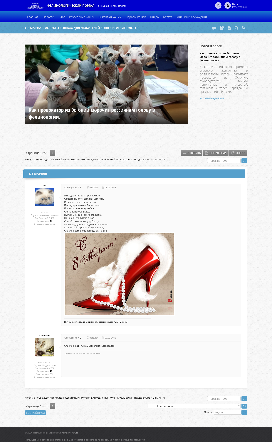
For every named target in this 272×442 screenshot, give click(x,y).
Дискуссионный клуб (103, 159)
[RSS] (243, 27)
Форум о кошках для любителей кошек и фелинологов (57, 159)
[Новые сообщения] (214, 27)
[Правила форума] (229, 27)
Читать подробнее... (213, 98)
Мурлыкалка (124, 159)
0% (51, 374)
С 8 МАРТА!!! (159, 159)
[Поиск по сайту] (218, 5)
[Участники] (222, 27)
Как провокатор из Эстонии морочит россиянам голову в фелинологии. (220, 56)
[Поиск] (236, 27)
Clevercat (44, 335)
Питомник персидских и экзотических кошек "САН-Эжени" (96, 321)
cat (44, 185)
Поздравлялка (142, 159)
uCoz (75, 432)
